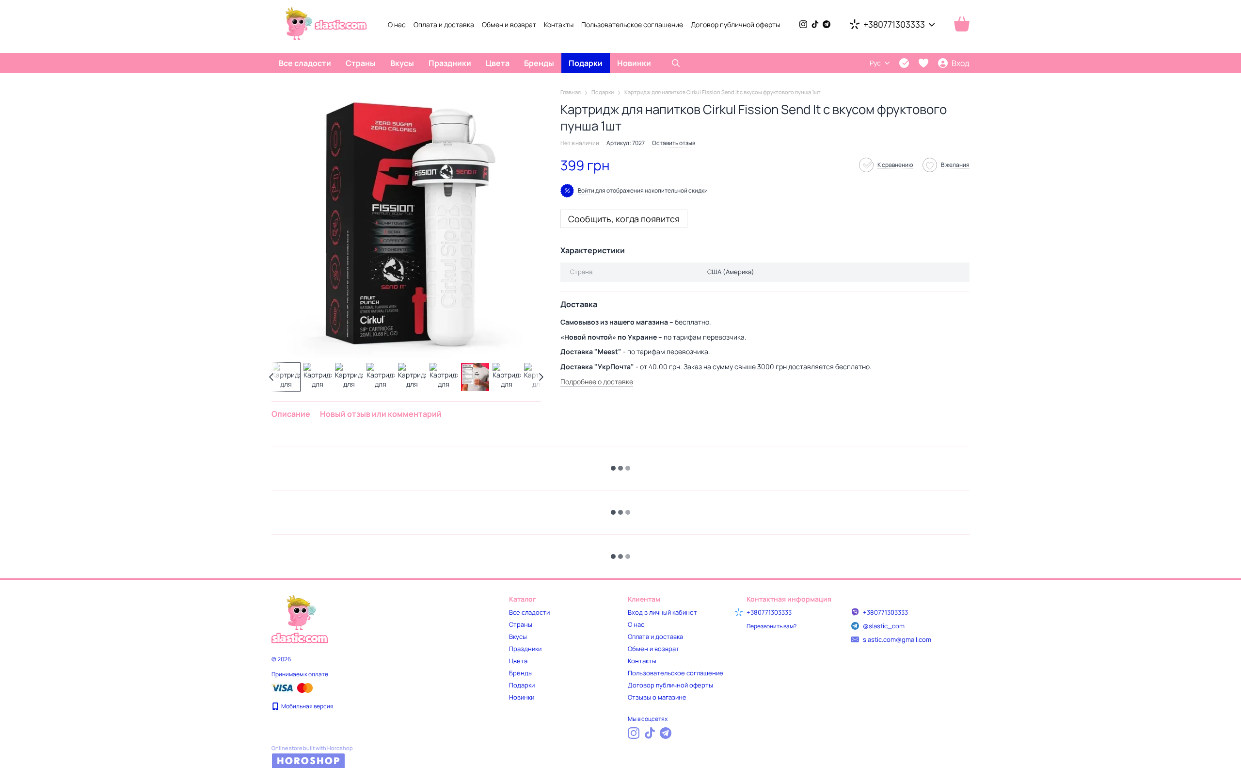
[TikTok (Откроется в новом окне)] (815, 24)
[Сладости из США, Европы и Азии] (299, 618)
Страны (361, 63)
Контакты (558, 24)
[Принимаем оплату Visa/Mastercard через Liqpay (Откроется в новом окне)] (292, 687)
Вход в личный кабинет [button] (662, 612)
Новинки (634, 63)
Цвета (497, 63)
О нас (397, 24)
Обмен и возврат (509, 24)
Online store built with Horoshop (312, 748)
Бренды (539, 63)
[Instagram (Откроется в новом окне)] (803, 24)
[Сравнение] (904, 63)
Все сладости (305, 63)
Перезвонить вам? (771, 626)
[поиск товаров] (676, 63)
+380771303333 (894, 24)
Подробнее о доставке (596, 381)
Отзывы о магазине (657, 697)
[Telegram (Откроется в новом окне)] (826, 24)
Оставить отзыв (673, 143)
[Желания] (923, 63)
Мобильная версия (307, 706)
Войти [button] (586, 190)
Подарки (586, 63)
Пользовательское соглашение (632, 24)
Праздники (450, 63)
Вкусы (402, 63)
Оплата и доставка (444, 24)
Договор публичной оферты (735, 24)
